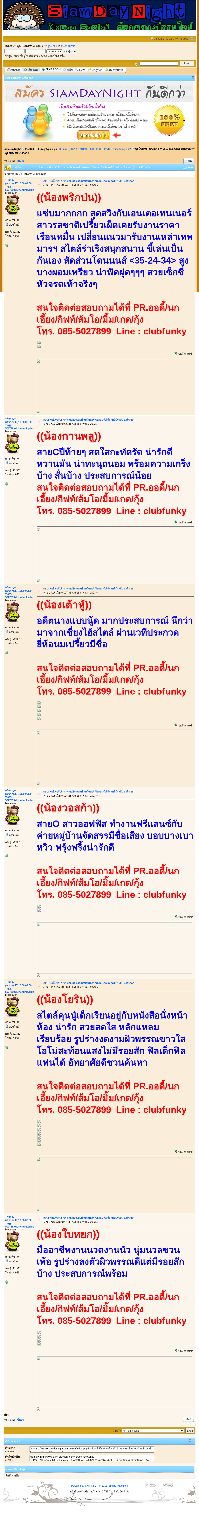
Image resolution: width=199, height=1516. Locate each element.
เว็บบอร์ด (33, 70)
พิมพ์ (189, 161)
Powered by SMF (81, 1485)
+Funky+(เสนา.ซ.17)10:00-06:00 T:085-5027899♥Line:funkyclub (94, 149)
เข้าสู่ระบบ (49, 46)
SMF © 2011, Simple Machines (110, 1485)
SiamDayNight (12, 149)
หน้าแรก (16, 70)
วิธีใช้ (70, 70)
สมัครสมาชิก (68, 46)
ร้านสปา (29, 149)
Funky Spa (44, 149)
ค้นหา (82, 70)
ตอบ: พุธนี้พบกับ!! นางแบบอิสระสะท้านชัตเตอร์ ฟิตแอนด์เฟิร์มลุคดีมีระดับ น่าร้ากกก (88, 181)
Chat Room (53, 69)
